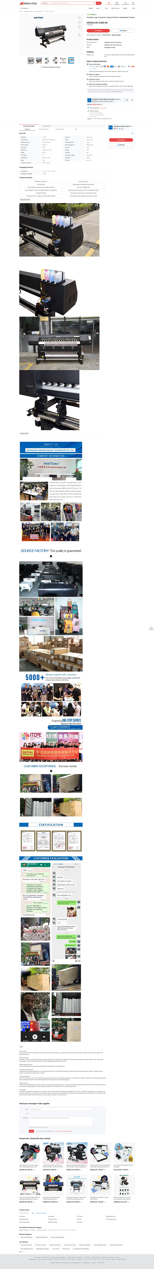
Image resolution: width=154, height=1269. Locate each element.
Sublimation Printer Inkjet (42, 1249)
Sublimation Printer (110, 1216)
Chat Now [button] (124, 30)
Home (20, 11)
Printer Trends (66, 1249)
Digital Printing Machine (50, 11)
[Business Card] (132, 133)
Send (31, 1131)
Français (56, 1259)
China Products (45, 1257)
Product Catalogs (41, 1213)
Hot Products (38, 1257)
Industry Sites (87, 1257)
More (20, 1251)
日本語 (94, 1259)
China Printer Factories (26, 1245)
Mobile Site (111, 1257)
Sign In (89, 118)
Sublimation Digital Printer (116, 1245)
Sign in (133, 4)
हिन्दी (98, 1259)
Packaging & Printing (28, 11)
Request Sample (116, 35)
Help (106, 8)
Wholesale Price (79, 1257)
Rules (133, 8)
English (39, 1259)
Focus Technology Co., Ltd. (66, 1262)
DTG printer (22, 1216)
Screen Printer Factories (70, 1245)
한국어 (90, 1259)
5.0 (115, 128)
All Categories (24, 8)
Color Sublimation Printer (27, 1249)
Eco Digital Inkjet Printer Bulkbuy (81, 1249)
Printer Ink (79, 1222)
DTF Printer (80, 1216)
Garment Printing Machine (57, 1237)
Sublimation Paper (52, 1222)
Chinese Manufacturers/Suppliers (58, 1257)
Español (44, 1259)
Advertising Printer (23, 1219)
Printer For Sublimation (85, 1245)
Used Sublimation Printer (100, 1245)
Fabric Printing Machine (26, 1237)
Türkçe (108, 1259)
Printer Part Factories (40, 1245)
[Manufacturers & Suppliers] (28, 3)
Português (50, 1259)
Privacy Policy (101, 1262)
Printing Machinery (39, 11)
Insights (117, 1257)
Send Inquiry (98, 30)
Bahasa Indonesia (121, 1259)
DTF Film (79, 1219)
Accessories (51, 1216)
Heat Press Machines (24, 1222)
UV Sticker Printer (52, 1219)
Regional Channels (96, 1257)
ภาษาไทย (103, 1259)
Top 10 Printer (55, 1249)
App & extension (115, 8)
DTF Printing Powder (111, 1219)
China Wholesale (70, 1257)
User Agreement (86, 1262)
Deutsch (74, 1259)
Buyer (97, 8)
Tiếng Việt (113, 1259)
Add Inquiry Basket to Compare (51, 67)
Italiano (69, 1259)
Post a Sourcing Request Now (64, 1131)
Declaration (93, 1262)
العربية (85, 1259)
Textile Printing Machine (41, 1237)
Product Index (105, 1257)
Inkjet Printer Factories (55, 1245)
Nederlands (80, 1259)
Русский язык (63, 1259)
